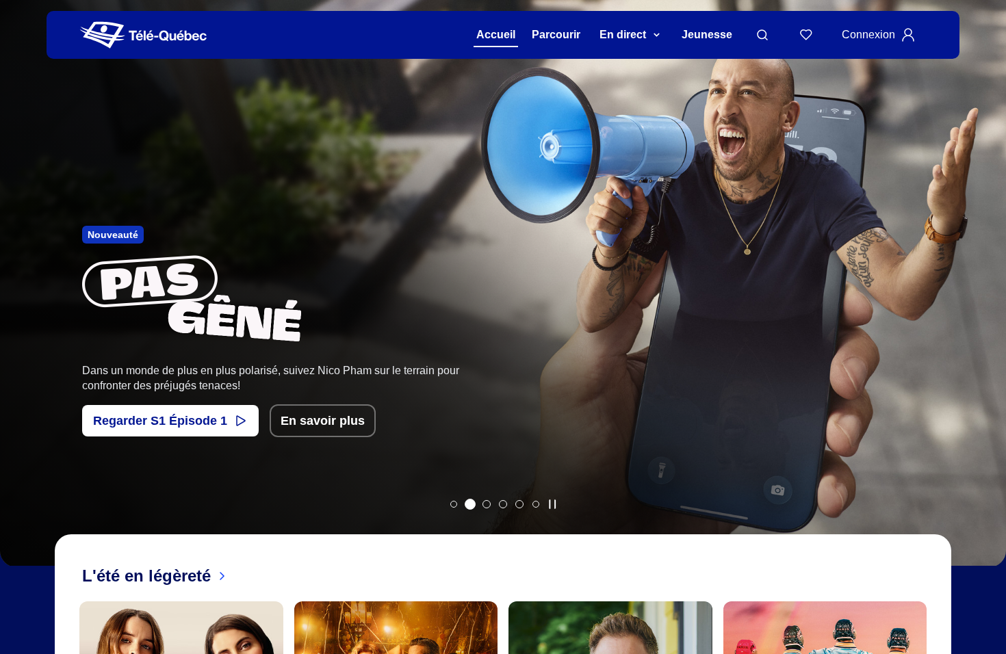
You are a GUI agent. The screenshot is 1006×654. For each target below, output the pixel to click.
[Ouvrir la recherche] (762, 34)
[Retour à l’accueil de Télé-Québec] (143, 35)
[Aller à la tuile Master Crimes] (519, 504)
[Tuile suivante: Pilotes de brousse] (986, 301)
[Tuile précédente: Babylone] (20, 301)
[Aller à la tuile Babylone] (453, 504)
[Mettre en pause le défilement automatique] (552, 504)
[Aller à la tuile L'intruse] (503, 504)
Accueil (495, 34)
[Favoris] (806, 34)
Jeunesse (707, 34)
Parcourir (556, 34)
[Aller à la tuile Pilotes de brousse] (486, 504)
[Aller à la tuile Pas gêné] (470, 504)
